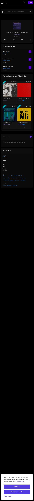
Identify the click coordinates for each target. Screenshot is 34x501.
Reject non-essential (17, 492)
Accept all (17, 487)
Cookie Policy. (21, 482)
